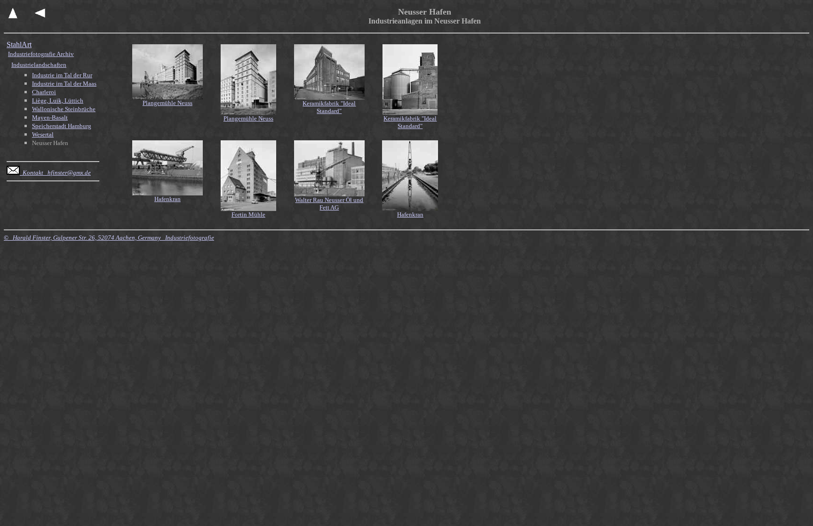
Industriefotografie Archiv (41, 53)
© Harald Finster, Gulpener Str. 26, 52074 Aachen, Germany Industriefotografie (109, 237)
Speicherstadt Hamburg (61, 125)
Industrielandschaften (38, 64)
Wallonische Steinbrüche (64, 109)
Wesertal (43, 134)
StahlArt (19, 44)
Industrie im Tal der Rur (62, 75)
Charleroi (44, 92)
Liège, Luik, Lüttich (57, 100)
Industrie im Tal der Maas (64, 83)
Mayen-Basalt (50, 117)
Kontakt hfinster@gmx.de (55, 172)
